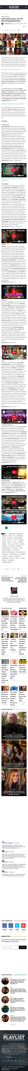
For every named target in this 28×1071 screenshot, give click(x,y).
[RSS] (12, 1060)
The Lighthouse (5, 558)
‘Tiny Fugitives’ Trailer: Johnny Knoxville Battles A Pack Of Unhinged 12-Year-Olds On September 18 (14, 736)
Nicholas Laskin (8, 23)
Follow (11, 923)
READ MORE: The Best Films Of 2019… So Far (11, 69)
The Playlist (5, 1043)
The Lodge (11, 558)
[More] (18, 30)
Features (6, 14)
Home (2, 14)
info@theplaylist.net (17, 1057)
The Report (17, 558)
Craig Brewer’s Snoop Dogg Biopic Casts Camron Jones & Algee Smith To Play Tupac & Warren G (17, 1009)
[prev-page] (2, 799)
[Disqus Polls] (14, 821)
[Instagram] (8, 1060)
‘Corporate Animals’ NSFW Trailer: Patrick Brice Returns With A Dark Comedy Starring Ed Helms (7, 579)
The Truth (22, 558)
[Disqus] (14, 858)
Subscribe (23, 923)
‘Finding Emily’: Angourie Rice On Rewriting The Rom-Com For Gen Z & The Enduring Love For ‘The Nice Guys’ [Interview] (18, 1019)
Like (4, 923)
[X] (19, 1060)
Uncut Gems (4, 560)
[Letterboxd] (23, 1060)
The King (10, 556)
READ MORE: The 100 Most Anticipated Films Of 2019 (12, 103)
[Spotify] (16, 1060)
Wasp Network (11, 560)
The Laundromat (16, 556)
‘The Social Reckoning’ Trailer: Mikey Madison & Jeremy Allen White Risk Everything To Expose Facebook (14, 764)
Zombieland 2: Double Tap (7, 562)
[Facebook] (4, 1060)
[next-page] (5, 799)
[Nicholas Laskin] (2, 24)
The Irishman (4, 556)
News (8, 16)
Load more (13, 1024)
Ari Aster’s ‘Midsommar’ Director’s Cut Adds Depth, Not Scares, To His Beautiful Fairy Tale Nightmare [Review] (21, 580)
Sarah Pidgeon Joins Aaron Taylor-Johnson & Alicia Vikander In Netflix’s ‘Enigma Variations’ (14, 793)
